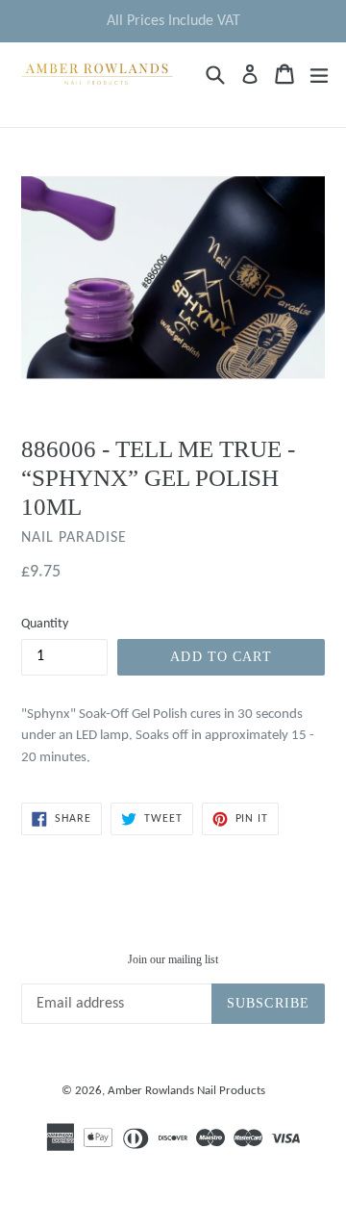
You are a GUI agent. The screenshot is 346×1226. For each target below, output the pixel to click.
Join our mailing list (173, 959)
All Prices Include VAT (173, 21)
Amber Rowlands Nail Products (186, 1091)
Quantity (44, 624)
